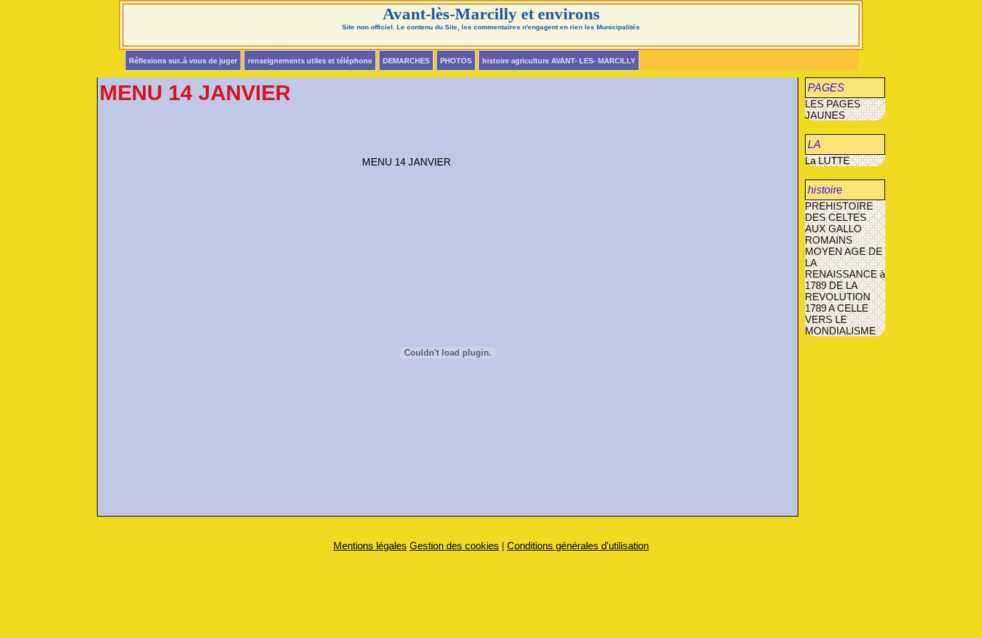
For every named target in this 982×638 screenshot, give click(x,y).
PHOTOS (456, 61)
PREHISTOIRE (839, 206)
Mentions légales (370, 545)
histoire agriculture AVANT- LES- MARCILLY (558, 61)
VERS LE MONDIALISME (840, 325)
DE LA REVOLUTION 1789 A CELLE (837, 297)
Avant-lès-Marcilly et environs (491, 14)
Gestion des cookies (454, 545)
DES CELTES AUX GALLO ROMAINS (835, 229)
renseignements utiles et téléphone (310, 61)
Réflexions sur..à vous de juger (183, 61)
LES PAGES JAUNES (832, 109)
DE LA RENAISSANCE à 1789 (845, 268)
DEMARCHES (406, 61)
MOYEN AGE (836, 251)
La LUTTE (827, 160)
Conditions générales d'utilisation (578, 545)
